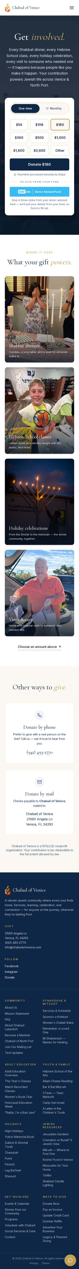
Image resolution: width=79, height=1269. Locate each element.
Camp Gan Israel (53, 1102)
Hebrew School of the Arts (57, 1073)
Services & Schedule (57, 1010)
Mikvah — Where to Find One (56, 1151)
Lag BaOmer (13, 1170)
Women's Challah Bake (58, 1022)
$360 (19, 138)
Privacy (34, 1263)
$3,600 (39, 150)
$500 (39, 138)
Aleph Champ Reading (58, 1081)
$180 (60, 125)
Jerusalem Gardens (56, 1134)
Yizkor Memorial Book (19, 1136)
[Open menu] (72, 8)
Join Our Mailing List (18, 1047)
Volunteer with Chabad (20, 1225)
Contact (10, 1237)
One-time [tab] (25, 108)
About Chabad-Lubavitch (15, 1027)
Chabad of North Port (19, 1041)
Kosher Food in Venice (58, 1159)
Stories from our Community (15, 1211)
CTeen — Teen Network (53, 1094)
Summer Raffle (52, 1221)
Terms (45, 1263)
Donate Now (51, 1203)
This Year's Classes (18, 1081)
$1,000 (60, 138)
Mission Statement (17, 1013)
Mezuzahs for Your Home (55, 1167)
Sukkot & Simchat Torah (16, 1144)
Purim (8, 1158)
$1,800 (19, 150)
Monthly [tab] (56, 108)
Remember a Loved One (56, 1030)
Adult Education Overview (15, 1073)
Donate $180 (39, 164)
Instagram (11, 971)
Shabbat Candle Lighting (53, 1183)
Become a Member (17, 1035)
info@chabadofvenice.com (23, 947)
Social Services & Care (20, 1231)
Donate (10, 977)
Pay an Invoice (52, 1209)
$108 (39, 125)
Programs (11, 1219)
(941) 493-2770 (39, 752)
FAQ (7, 1019)
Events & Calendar (17, 1203)
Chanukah (11, 1152)
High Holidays (14, 1131)
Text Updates (14, 1052)
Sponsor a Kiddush (55, 1016)
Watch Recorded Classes (16, 1088)
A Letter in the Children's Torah (54, 1110)
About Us (11, 1007)
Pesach (10, 1164)
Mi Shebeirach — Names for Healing (55, 1040)
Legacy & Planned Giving (55, 1239)
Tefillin (47, 1175)
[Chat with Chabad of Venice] (70, 1260)
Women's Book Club (18, 1096)
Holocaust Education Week (18, 1104)
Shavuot (10, 1176)
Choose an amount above (37, 647)
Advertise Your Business (52, 1229)
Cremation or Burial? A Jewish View (57, 1142)
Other (60, 150)
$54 (19, 125)
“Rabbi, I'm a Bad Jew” (20, 1112)
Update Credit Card (56, 1215)
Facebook (12, 966)
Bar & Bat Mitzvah (54, 1087)
